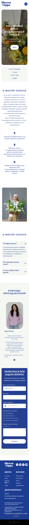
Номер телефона (8, 402)
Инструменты (19, 476)
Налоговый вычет (10, 498)
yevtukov (16, 516)
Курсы (6, 478)
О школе (7, 476)
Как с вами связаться (9, 385)
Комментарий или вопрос (10, 424)
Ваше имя (6, 393)
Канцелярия (19, 478)
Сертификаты (20, 485)
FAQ (6, 483)
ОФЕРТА (6, 494)
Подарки (18, 483)
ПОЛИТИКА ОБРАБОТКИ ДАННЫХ (14, 496)
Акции (6, 485)
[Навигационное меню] (25, 4)
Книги (17, 480)
